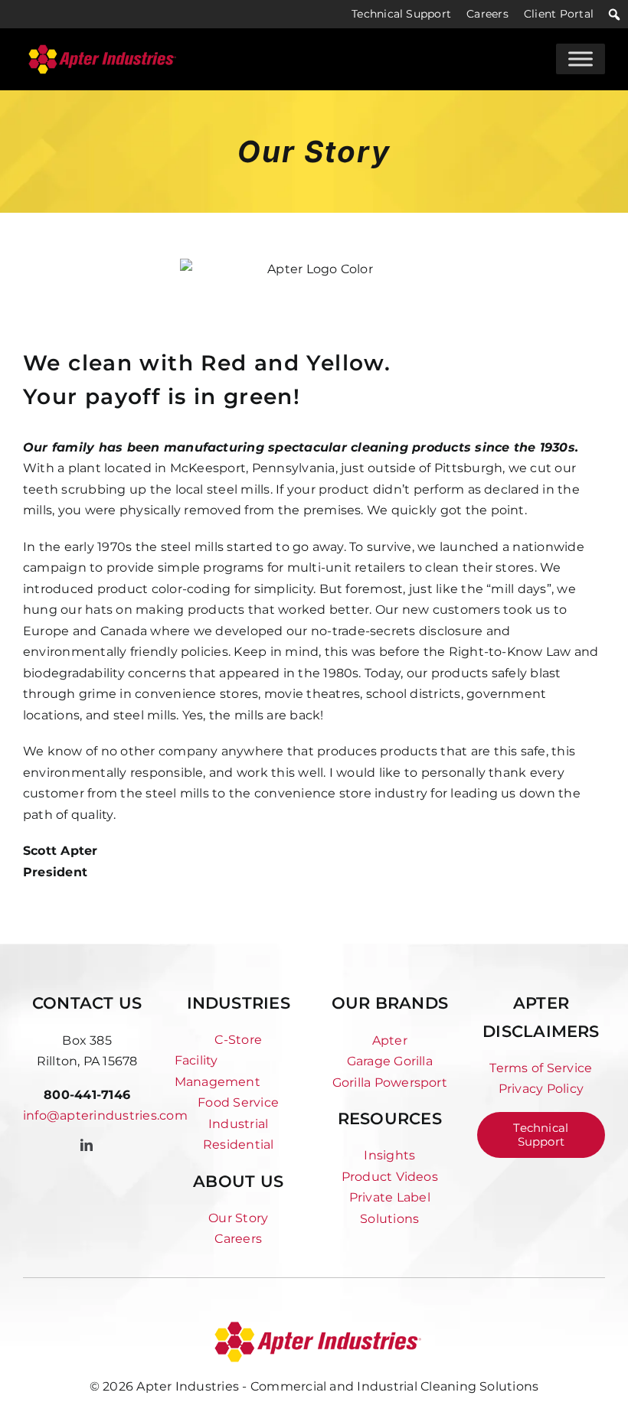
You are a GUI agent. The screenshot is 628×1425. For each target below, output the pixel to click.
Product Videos (390, 1176)
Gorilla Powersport (389, 1082)
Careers (487, 14)
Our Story (238, 1218)
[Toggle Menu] (580, 59)
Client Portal (559, 14)
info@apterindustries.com (105, 1115)
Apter (389, 1040)
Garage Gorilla (390, 1061)
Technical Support (401, 14)
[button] (614, 14)
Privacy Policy (541, 1088)
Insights (389, 1155)
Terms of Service (540, 1068)
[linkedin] (86, 1145)
